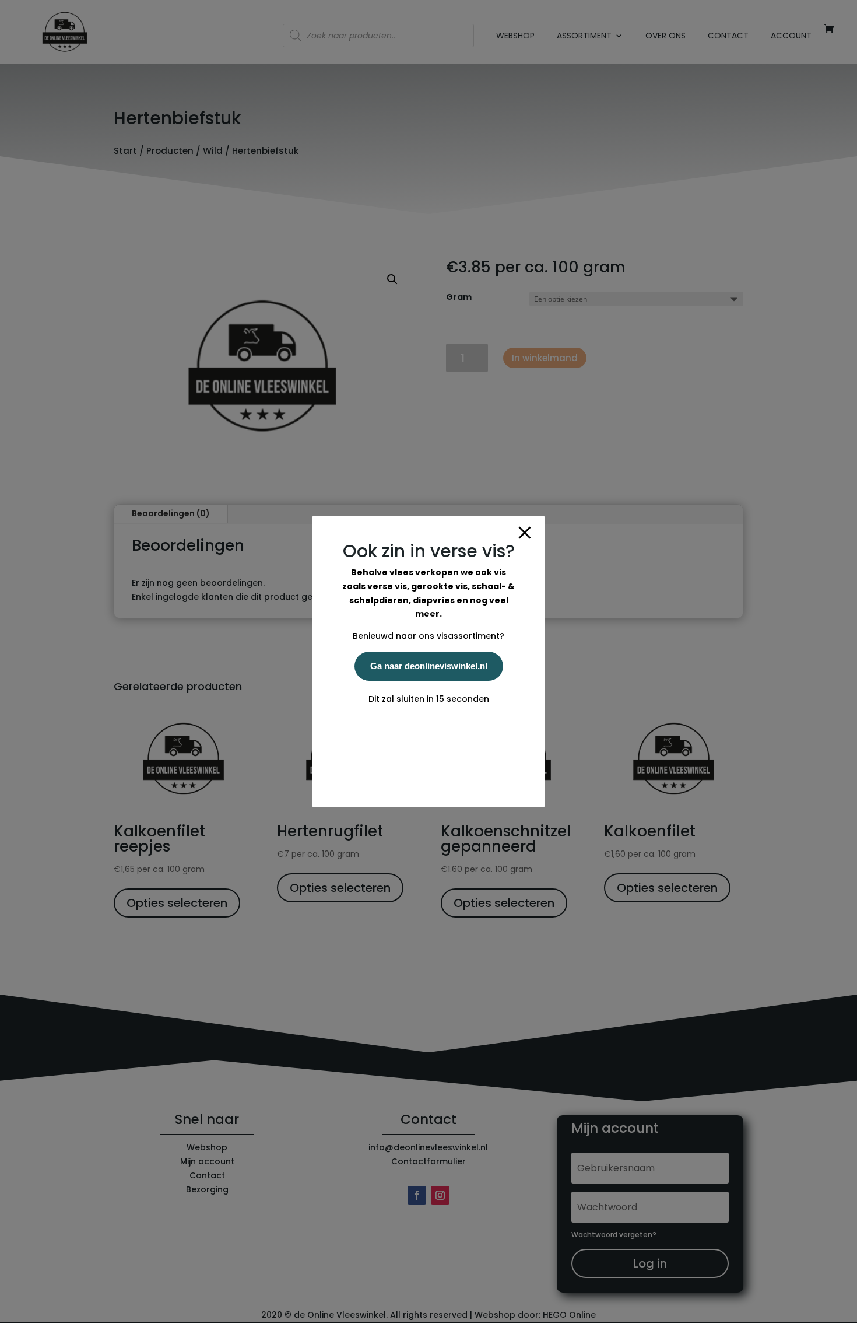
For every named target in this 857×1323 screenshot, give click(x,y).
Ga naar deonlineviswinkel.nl (428, 666)
